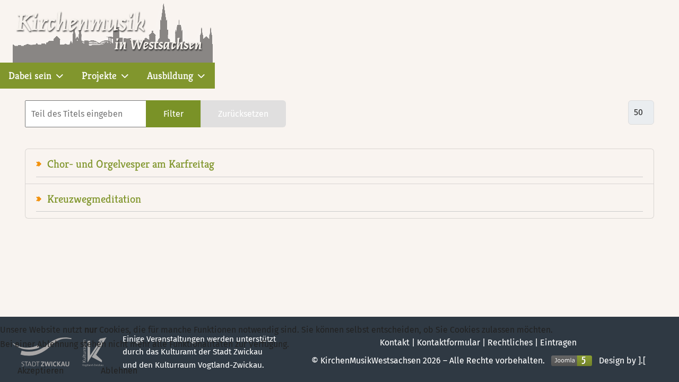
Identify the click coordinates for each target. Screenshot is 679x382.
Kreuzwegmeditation (94, 199)
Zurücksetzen (243, 114)
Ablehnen (119, 371)
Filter (173, 114)
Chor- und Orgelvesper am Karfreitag (130, 164)
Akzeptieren (41, 371)
